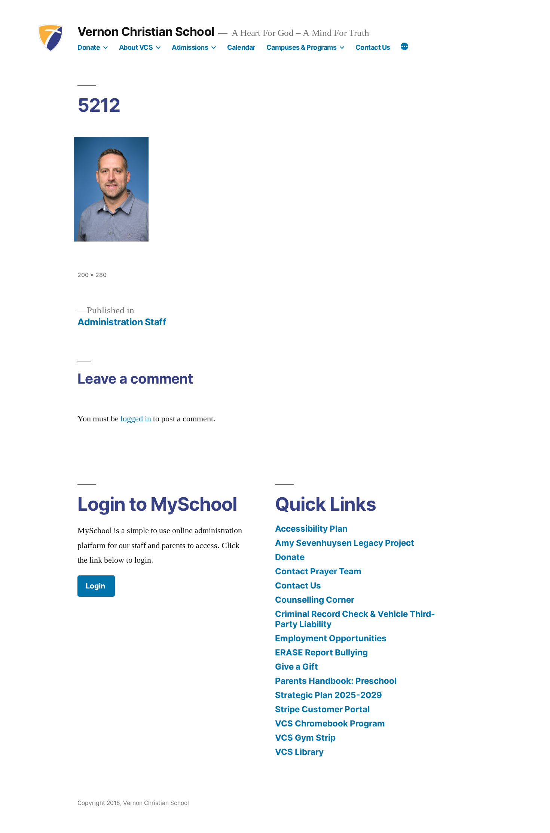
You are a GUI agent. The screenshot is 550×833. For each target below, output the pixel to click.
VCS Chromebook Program (330, 723)
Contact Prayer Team (318, 571)
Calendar (241, 47)
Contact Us (372, 47)
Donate (88, 47)
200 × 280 (92, 275)
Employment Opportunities (330, 638)
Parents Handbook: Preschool (336, 681)
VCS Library (299, 752)
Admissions (190, 47)
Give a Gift (296, 666)
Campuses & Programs (301, 47)
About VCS (136, 47)
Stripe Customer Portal (322, 709)
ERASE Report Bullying (321, 652)
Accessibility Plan (311, 528)
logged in (135, 419)
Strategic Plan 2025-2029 (328, 695)
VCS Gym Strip (305, 737)
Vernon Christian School (145, 31)
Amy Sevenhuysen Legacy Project (344, 543)
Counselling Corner (314, 599)
